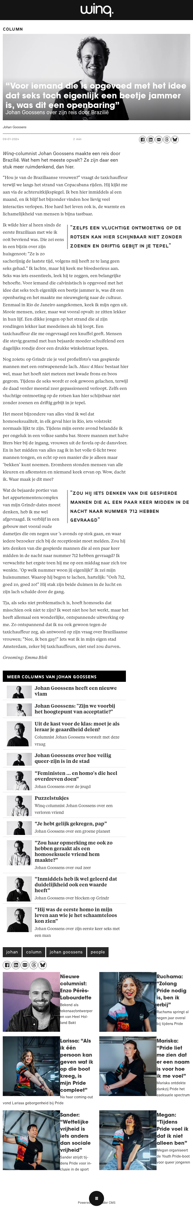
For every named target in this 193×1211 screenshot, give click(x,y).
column (34, 952)
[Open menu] (96, 1198)
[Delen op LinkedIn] (151, 139)
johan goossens (66, 952)
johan (12, 952)
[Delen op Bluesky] (175, 139)
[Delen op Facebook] (143, 139)
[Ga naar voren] (96, 10)
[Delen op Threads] (167, 139)
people (98, 952)
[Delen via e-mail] (159, 139)
